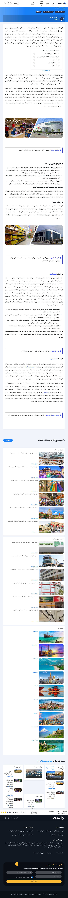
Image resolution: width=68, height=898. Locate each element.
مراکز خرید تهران (54, 150)
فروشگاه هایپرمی (54, 66)
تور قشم (36, 686)
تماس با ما (59, 853)
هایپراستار (53, 274)
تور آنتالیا (35, 659)
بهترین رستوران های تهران (52, 415)
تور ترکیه (36, 699)
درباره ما (49, 853)
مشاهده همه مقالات (45, 761)
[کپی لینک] (35, 812)
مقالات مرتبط (52, 768)
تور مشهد (35, 672)
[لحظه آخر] (59, 818)
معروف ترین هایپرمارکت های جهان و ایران (47, 57)
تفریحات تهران (55, 258)
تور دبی (36, 713)
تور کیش (35, 631)
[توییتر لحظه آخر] (9, 818)
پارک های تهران (55, 351)
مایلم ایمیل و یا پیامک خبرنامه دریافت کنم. (23, 877)
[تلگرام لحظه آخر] (14, 818)
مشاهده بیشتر (46, 71)
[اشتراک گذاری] (32, 812)
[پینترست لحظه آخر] (12, 818)
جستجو (15, 3)
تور (53, 3)
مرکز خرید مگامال (29, 367)
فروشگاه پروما (55, 60)
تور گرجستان (35, 740)
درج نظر (8, 440)
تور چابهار (52, 835)
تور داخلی (47, 392)
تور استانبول (35, 645)
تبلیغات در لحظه (38, 853)
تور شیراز (41, 831)
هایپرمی (54, 359)
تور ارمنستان (35, 727)
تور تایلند (21, 835)
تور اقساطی (32, 3)
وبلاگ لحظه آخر (41, 3)
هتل (47, 3)
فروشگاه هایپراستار (54, 63)
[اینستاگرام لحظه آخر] (17, 818)
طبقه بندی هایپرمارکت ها (52, 54)
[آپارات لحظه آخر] (6, 818)
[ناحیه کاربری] (6, 3)
